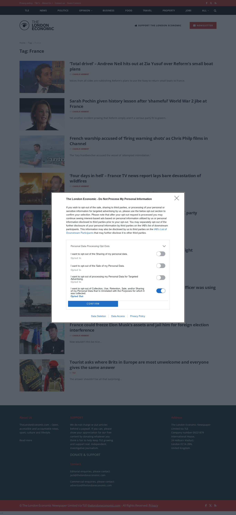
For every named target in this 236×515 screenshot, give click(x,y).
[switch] (160, 253)
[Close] (177, 199)
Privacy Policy (137, 316)
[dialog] (118, 258)
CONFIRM (93, 303)
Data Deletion (98, 316)
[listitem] (118, 246)
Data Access (118, 316)
